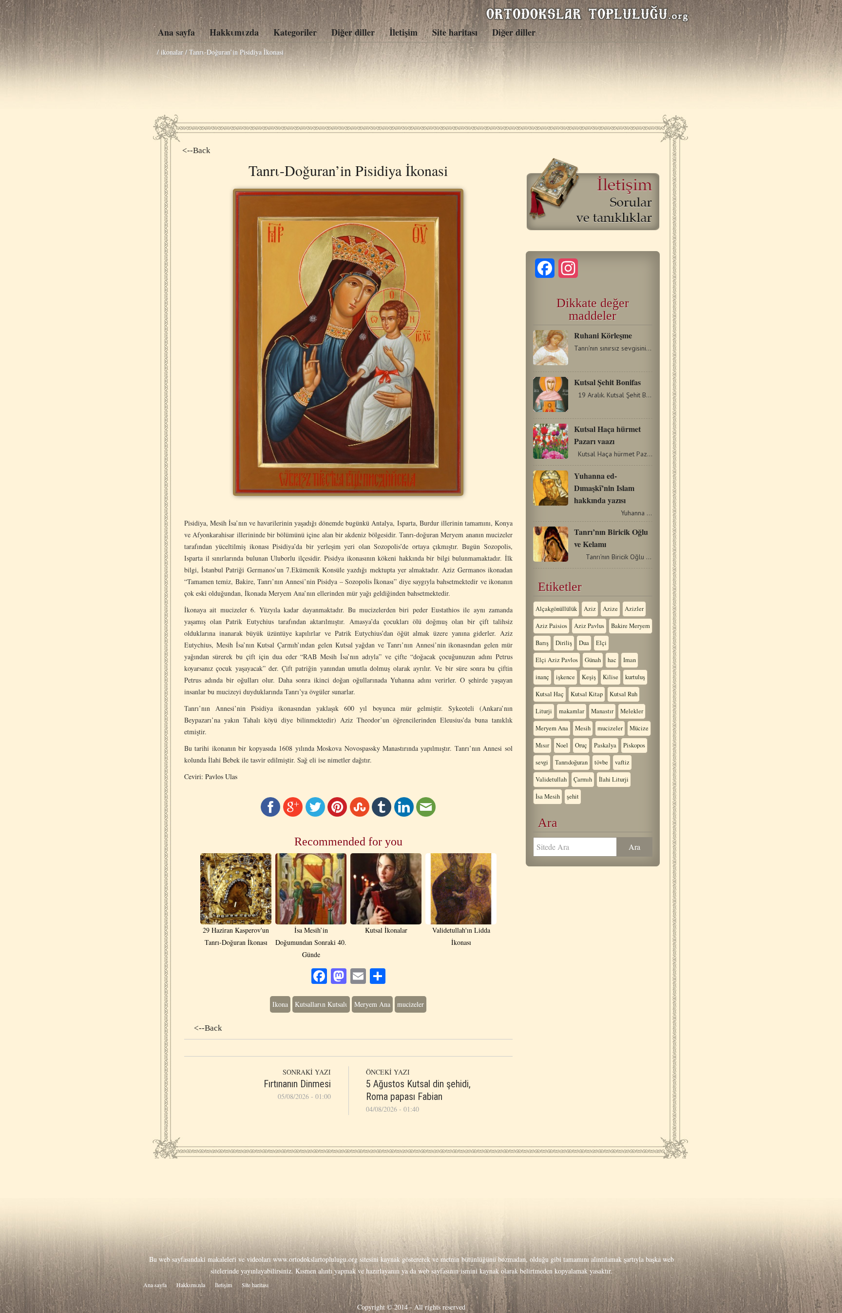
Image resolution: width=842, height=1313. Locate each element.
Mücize (639, 728)
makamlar (571, 711)
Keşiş (589, 677)
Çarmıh (583, 779)
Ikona (280, 1004)
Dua (584, 643)
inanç (542, 677)
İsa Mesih (548, 796)
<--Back (196, 150)
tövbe (601, 762)
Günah (593, 660)
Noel (562, 745)
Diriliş (563, 643)
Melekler (631, 711)
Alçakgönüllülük (556, 609)
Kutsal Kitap (587, 694)
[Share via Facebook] (270, 814)
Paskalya (605, 745)
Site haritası (455, 32)
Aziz (590, 609)
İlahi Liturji (614, 779)
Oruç (581, 745)
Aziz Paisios (551, 626)
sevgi (542, 762)
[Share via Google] (293, 814)
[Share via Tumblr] (381, 814)
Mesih (583, 728)
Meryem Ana (372, 1004)
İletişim (403, 32)
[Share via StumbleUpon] (359, 814)
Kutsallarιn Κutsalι (321, 1004)
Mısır (542, 745)
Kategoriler (295, 32)
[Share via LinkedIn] (404, 814)
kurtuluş (635, 677)
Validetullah (551, 779)
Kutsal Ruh (623, 694)
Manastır (602, 711)
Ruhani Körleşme (603, 335)
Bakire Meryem (630, 626)
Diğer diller (353, 32)
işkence (565, 677)
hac (612, 660)
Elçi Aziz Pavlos (557, 660)
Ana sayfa (176, 32)
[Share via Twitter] (315, 814)
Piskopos (634, 745)
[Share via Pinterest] (337, 814)
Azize (610, 609)
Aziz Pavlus (589, 626)
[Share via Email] (426, 814)
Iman (629, 660)
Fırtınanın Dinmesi (297, 1084)
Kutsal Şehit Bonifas (607, 382)
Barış (542, 643)
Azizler (634, 609)
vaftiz (622, 762)
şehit (573, 796)
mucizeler (410, 1004)
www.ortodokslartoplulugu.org (315, 1259)
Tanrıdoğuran (571, 762)
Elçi (601, 643)
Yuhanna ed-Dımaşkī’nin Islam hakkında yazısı (604, 488)
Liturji (544, 711)
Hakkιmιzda (234, 32)
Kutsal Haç (550, 694)
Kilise (610, 677)
